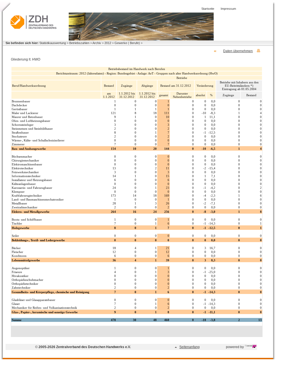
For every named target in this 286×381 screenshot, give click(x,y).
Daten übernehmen (238, 51)
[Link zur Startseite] (33, 28)
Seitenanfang (189, 347)
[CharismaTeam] (250, 347)
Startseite (207, 8)
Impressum (228, 8)
